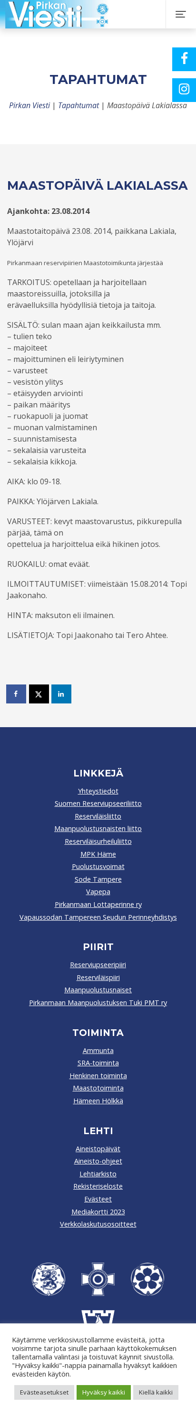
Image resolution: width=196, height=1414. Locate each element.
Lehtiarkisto (98, 1173)
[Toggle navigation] (181, 14)
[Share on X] (39, 693)
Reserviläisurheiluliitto (98, 841)
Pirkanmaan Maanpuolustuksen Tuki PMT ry (98, 1002)
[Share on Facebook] (16, 693)
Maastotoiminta (98, 1087)
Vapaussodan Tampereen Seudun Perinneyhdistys (98, 917)
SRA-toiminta (98, 1062)
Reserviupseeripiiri (98, 964)
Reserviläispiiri (98, 977)
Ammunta (98, 1050)
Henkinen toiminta (98, 1075)
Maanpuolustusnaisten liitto (98, 828)
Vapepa (98, 891)
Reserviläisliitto (98, 816)
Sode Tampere (98, 879)
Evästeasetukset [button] (44, 1392)
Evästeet (98, 1198)
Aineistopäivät (98, 1148)
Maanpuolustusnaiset (98, 989)
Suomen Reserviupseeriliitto (98, 803)
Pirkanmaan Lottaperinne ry (98, 904)
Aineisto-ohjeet (98, 1160)
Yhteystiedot (98, 790)
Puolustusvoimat (98, 866)
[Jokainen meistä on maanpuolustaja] (94, 14)
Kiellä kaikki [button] (156, 1392)
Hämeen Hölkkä (98, 1100)
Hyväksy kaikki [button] (103, 1392)
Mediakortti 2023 (98, 1211)
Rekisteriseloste (98, 1186)
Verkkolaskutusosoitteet (98, 1224)
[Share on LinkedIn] (61, 693)
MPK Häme (98, 854)
